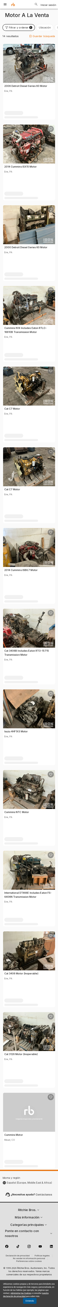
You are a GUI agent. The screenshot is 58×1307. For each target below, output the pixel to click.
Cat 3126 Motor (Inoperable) (21, 1054)
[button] (18, 27)
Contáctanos (44, 1194)
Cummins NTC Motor (16, 812)
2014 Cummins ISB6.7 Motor (21, 570)
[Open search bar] (36, 4)
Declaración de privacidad (18, 1255)
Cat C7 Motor (12, 408)
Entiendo (30, 1301)
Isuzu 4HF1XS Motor (16, 731)
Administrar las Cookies (21, 1293)
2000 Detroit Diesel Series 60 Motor (25, 247)
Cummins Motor (13, 1134)
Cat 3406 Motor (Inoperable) (21, 973)
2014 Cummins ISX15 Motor (20, 166)
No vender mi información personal (29, 1258)
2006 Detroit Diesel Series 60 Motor (25, 85)
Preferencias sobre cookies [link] (29, 1261)
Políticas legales (42, 1255)
